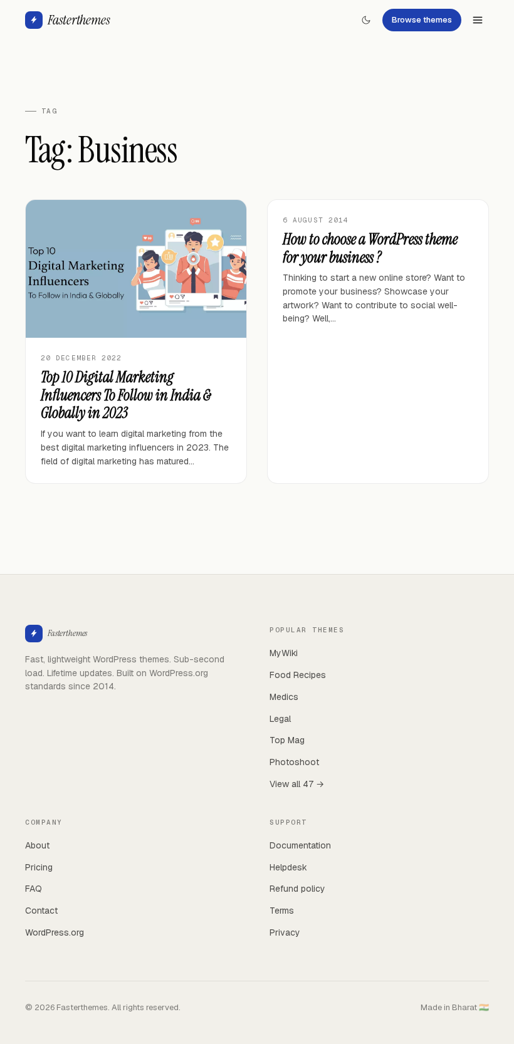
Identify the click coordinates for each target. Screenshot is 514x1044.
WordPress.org (54, 932)
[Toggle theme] (366, 20)
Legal (280, 718)
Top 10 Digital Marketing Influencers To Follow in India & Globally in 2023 (126, 395)
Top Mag (287, 740)
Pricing (39, 867)
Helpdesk (288, 867)
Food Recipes (298, 675)
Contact (41, 910)
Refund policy (297, 888)
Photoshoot (294, 762)
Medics (284, 696)
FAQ (33, 888)
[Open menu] (477, 20)
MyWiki (284, 653)
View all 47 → (297, 784)
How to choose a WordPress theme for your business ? (370, 248)
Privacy (285, 932)
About (37, 845)
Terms (282, 910)
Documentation (300, 845)
